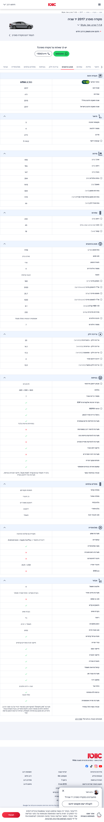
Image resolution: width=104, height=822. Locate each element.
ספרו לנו (78, 719)
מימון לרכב (27, 784)
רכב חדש (28, 776)
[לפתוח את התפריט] (99, 4)
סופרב (88, 12)
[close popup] (63, 791)
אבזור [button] (5, 67)
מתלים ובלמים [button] (30, 67)
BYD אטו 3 (62, 784)
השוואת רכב (27, 772)
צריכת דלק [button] (53, 67)
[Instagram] (95, 766)
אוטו (100, 12)
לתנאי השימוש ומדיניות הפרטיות (58, 818)
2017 (81, 12)
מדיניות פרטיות (96, 772)
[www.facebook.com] (86, 766)
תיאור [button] (96, 67)
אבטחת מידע (97, 776)
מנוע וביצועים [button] (67, 67)
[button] (101, 140)
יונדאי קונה (62, 772)
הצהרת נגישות (96, 780)
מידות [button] (88, 67)
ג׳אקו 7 (64, 780)
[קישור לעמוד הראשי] (52, 4)
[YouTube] (100, 766)
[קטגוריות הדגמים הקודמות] (101, 67)
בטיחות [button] (42, 67)
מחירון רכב (27, 780)
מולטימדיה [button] (15, 67)
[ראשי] (95, 755)
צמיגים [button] (79, 67)
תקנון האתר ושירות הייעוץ (92, 784)
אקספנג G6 (62, 776)
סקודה (94, 12)
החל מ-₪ (26, 82)
